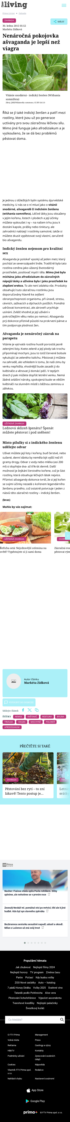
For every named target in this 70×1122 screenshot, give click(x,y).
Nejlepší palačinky (47, 1003)
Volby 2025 (39, 987)
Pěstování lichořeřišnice (22, 998)
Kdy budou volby (45, 977)
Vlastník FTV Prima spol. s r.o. (19, 1072)
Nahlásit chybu (15, 1078)
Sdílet (57, 22)
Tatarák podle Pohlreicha (28, 992)
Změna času (53, 972)
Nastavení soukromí (44, 1078)
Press (38, 1040)
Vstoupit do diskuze (21, 702)
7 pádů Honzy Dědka (19, 987)
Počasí (29, 977)
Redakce (39, 1070)
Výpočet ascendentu (50, 998)
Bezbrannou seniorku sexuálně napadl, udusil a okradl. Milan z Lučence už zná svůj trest (33, 926)
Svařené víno (55, 987)
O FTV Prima (14, 1034)
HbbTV (11, 1050)
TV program (36, 972)
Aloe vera (50, 992)
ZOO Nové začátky (25, 982)
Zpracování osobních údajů (45, 1058)
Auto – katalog (46, 982)
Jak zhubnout (23, 967)
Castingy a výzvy (43, 1045)
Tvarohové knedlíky (23, 1003)
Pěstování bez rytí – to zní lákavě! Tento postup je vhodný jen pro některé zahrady (25, 791)
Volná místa (13, 1040)
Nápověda (40, 1064)
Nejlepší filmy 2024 (44, 967)
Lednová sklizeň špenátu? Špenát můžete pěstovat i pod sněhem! (28, 430)
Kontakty (39, 1050)
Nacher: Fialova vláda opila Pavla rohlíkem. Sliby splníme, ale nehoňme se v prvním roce (30, 893)
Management (41, 1034)
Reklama (12, 1045)
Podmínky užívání (16, 1056)
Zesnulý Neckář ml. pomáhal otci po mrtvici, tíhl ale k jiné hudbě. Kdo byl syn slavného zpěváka (35, 909)
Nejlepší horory (19, 972)
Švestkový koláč (35, 1008)
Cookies (11, 1064)
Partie (19, 977)
